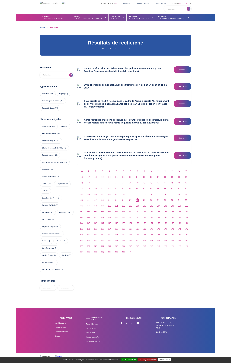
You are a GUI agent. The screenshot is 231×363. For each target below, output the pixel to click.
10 (151, 171)
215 (130, 246)
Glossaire (58, 336)
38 (123, 183)
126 (179, 212)
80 (81, 200)
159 (186, 223)
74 (151, 194)
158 (179, 223)
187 (158, 235)
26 (151, 177)
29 (172, 177)
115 (102, 212)
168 (137, 229)
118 (123, 212)
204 (165, 241)
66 (95, 194)
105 (144, 206)
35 (102, 183)
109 (172, 206)
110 (179, 206)
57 (144, 189)
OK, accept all (129, 360)
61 (172, 189)
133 (116, 217)
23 (130, 177)
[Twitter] (126, 323)
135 (130, 217)
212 (109, 246)
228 (109, 252)
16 (81, 177)
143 (186, 217)
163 (102, 229)
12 (165, 171)
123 (158, 212)
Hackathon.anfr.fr (92, 337)
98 (95, 206)
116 (109, 212)
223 (186, 246)
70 (123, 194)
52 (109, 189)
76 (165, 194)
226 (95, 252)
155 (158, 223)
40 (137, 183)
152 (137, 223)
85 (116, 200)
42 (151, 183)
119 (130, 212)
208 (81, 246)
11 (158, 171)
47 (186, 183)
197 (116, 241)
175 (186, 229)
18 (95, 177)
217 (144, 246)
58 (151, 189)
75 (158, 194)
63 (186, 189)
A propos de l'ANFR (108, 4)
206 (179, 241)
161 (88, 229)
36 (109, 183)
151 (130, 223)
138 (151, 217)
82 (95, 200)
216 (137, 246)
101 (116, 206)
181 (116, 235)
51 (102, 189)
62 (179, 189)
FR (186, 4)
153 (144, 223)
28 (165, 177)
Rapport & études (142, 4)
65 (88, 194)
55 (130, 189)
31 (186, 177)
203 (158, 241)
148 (109, 223)
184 (137, 235)
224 (81, 252)
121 (144, 212)
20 (109, 177)
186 (151, 235)
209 (88, 246)
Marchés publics (60, 323)
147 (102, 223)
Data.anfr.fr (90, 333)
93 (172, 200)
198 (123, 241)
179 (102, 235)
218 (151, 246)
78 (179, 194)
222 (179, 246)
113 (88, 212)
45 (172, 183)
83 (102, 200)
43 (158, 183)
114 (95, 212)
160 (81, 229)
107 (158, 206)
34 (95, 183)
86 (123, 200)
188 (165, 235)
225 (88, 252)
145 (88, 223)
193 (88, 241)
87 (130, 200)
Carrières (176, 4)
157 (172, 223)
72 (137, 194)
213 (116, 246)
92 (165, 200)
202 (151, 241)
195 (102, 241)
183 (130, 235)
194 (95, 241)
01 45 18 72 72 (161, 332)
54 (123, 189)
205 (172, 241)
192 (81, 241)
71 (130, 194)
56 (137, 189)
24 (137, 177)
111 (186, 206)
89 (144, 200)
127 (186, 212)
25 (144, 177)
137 (144, 217)
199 (130, 241)
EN (190, 4)
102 (123, 206)
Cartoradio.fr (90, 328)
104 (137, 206)
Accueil (42, 27)
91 (158, 200)
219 (158, 246)
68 (109, 194)
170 (151, 229)
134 (123, 217)
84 (109, 200)
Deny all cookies (148, 360)
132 (109, 217)
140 (165, 217)
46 (179, 183)
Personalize (164, 360)
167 (130, 229)
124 (165, 212)
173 (172, 229)
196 (109, 241)
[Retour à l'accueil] (65, 3)
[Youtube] (138, 323)
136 (137, 217)
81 (88, 200)
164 (109, 229)
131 (102, 217)
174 (179, 229)
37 (116, 183)
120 (137, 212)
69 (116, 194)
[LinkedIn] (132, 323)
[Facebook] (121, 323)
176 (81, 235)
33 (88, 183)
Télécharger (182, 70)
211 (102, 246)
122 (151, 212)
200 (137, 241)
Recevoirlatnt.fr (91, 324)
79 (186, 194)
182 (123, 235)
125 (172, 212)
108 (165, 206)
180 (109, 235)
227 (102, 252)
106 (151, 206)
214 (123, 246)
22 (123, 177)
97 (88, 206)
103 (130, 206)
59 (158, 189)
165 (116, 229)
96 (81, 206)
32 (81, 183)
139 (158, 217)
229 (116, 252)
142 (179, 217)
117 (116, 212)
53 (116, 189)
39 (130, 183)
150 (123, 223)
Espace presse (160, 4)
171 (158, 229)
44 (165, 183)
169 (144, 229)
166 (123, 229)
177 (88, 235)
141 (172, 217)
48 (81, 189)
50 (95, 189)
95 (186, 200)
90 (151, 200)
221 (172, 246)
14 (179, 171)
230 (123, 252)
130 (95, 217)
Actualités (126, 4)
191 (186, 235)
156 (165, 223)
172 (165, 229)
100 (109, 206)
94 (179, 200)
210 (95, 246)
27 (158, 177)
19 (102, 177)
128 (81, 217)
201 (144, 241)
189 (172, 235)
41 (144, 183)
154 (151, 223)
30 (179, 177)
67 (102, 194)
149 (116, 223)
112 (81, 212)
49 (88, 189)
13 (172, 171)
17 (88, 177)
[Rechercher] (188, 9)
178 (95, 235)
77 (172, 194)
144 (81, 223)
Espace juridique (60, 327)
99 (102, 206)
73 (144, 194)
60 (165, 189)
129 (88, 217)
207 (186, 241)
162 (95, 229)
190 (179, 235)
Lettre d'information (61, 332)
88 (137, 200)
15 (186, 171)
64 (81, 194)
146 (95, 223)
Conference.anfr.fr (92, 341)
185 (144, 235)
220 (165, 246)
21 (116, 177)
